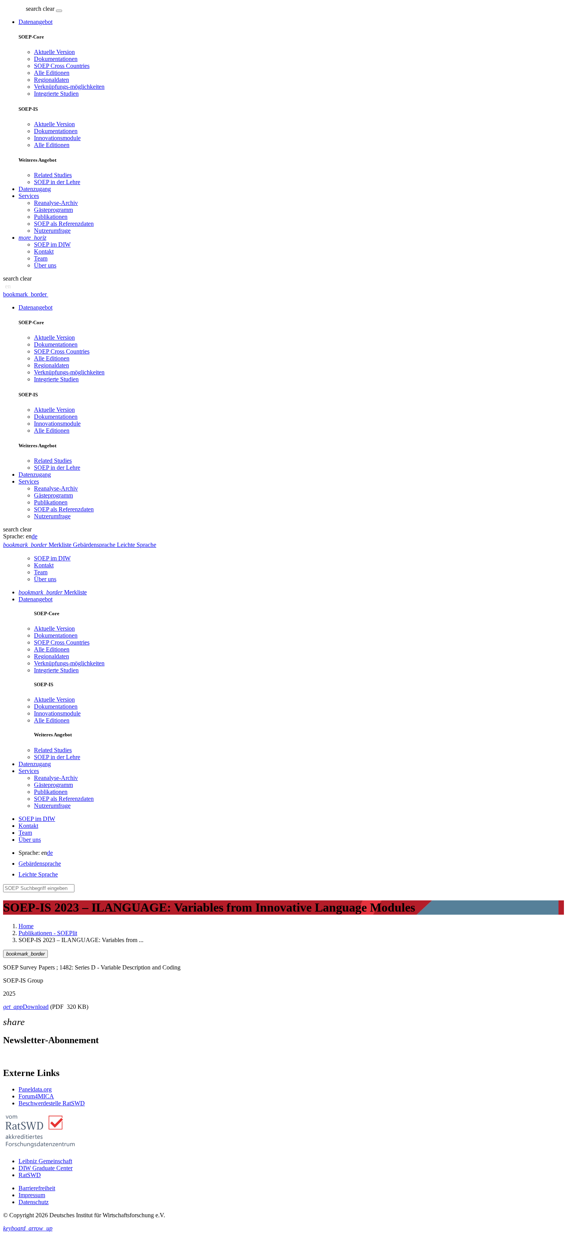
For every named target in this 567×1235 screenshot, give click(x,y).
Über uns (45, 265)
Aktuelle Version (54, 52)
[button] (41, 8)
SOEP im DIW (52, 244)
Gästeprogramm (53, 209)
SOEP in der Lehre (57, 182)
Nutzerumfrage (52, 230)
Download (26, 1006)
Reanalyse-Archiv (56, 203)
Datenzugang (35, 189)
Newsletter (16, 1056)
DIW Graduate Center (46, 1168)
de (34, 536)
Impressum (32, 1195)
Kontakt (44, 251)
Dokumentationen (56, 59)
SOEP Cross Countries (61, 66)
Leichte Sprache (38, 874)
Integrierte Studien (56, 93)
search (33, 8)
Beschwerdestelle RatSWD (52, 1103)
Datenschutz (34, 1202)
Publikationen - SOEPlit (48, 933)
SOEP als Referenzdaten (64, 223)
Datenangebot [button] (35, 22)
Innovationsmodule (57, 138)
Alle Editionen (51, 72)
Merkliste (53, 592)
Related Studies (53, 175)
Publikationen (51, 216)
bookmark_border (25, 294)
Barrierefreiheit (37, 1188)
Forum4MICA (36, 1096)
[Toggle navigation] (59, 11)
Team (40, 258)
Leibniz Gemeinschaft (45, 1161)
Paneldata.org (35, 1089)
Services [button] (29, 196)
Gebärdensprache (40, 863)
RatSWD (30, 1175)
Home (26, 926)
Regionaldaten (51, 79)
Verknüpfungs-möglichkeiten (69, 86)
